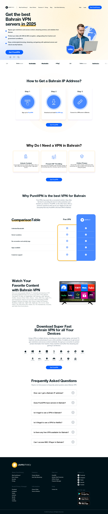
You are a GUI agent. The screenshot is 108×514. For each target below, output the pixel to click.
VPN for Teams (55, 479)
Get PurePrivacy (95, 7)
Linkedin (82, 482)
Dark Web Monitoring (59, 7)
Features (40, 7)
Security (14, 479)
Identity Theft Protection (57, 477)
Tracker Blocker (36, 475)
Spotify (13, 497)
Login (85, 7)
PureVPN (54, 475)
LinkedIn (14, 495)
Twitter (13, 493)
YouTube (14, 500)
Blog (51, 7)
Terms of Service (36, 491)
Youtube (82, 484)
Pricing (46, 7)
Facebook (14, 489)
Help (80, 7)
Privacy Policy (35, 489)
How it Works (33, 7)
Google (13, 499)
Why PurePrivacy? (23, 7)
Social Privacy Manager (19, 486)
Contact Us (54, 489)
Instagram (14, 491)
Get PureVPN (14, 52)
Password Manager (56, 481)
